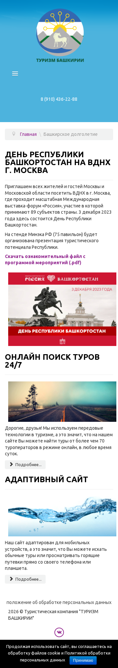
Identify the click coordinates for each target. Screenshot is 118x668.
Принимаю (83, 660)
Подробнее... (28, 464)
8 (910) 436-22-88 (59, 99)
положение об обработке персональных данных (59, 602)
